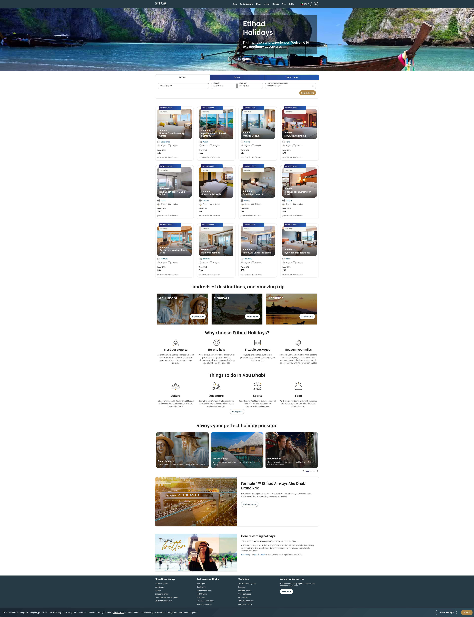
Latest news (159, 587)
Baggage (241, 587)
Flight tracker (202, 594)
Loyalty (266, 4)
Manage (275, 4)
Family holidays (166, 461)
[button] (303, 3)
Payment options (244, 590)
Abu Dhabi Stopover (204, 604)
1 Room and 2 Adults (274, 85)
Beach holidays (220, 458)
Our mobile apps (244, 594)
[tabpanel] (237, 89)
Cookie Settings (446, 613)
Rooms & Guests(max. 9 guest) (277, 83)
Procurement (243, 597)
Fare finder (201, 597)
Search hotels (307, 92)
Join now (245, 554)
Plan (284, 4)
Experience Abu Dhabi (205, 601)
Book (235, 4)
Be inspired (237, 411)
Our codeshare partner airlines (166, 597)
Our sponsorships (161, 594)
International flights (204, 590)
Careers (158, 590)
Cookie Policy (119, 613)
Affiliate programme (246, 601)
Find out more (249, 504)
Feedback (286, 591)
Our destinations (246, 4)
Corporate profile (161, 583)
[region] (237, 612)
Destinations (201, 587)
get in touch (259, 554)
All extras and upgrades (247, 583)
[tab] (182, 77)
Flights (291, 4)
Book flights (201, 583)
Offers (258, 4)
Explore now (198, 316)
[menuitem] (235, 4)
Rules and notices (245, 604)
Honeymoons (274, 458)
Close (467, 613)
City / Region (169, 85)
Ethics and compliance (163, 601)
